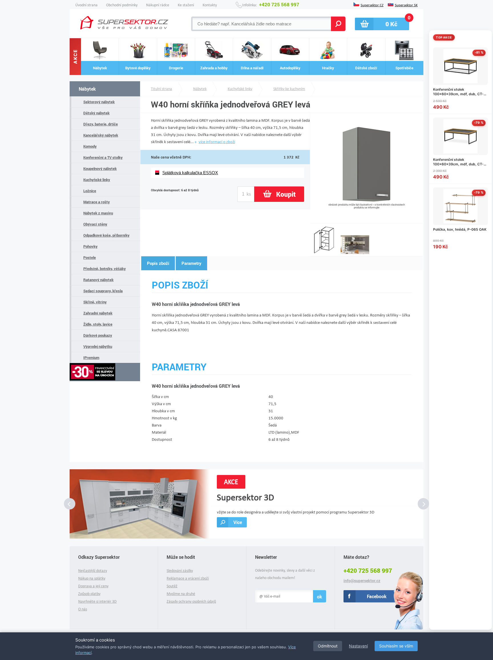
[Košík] (382, 24)
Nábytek (87, 89)
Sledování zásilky (180, 570)
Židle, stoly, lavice (97, 324)
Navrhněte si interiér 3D (97, 601)
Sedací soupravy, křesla (103, 290)
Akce (75, 56)
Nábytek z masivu (98, 213)
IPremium (91, 357)
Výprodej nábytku (97, 346)
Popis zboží (158, 263)
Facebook (377, 596)
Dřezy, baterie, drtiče (100, 124)
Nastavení (358, 645)
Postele (89, 257)
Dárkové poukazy (97, 335)
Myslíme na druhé (181, 593)
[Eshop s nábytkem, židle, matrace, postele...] (124, 22)
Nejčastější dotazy (92, 570)
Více (237, 522)
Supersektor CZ (372, 4)
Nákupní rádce (157, 5)
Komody (90, 146)
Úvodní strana (86, 5)
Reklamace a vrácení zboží (188, 578)
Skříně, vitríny (95, 301)
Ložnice (89, 190)
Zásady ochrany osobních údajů (191, 601)
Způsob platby (89, 593)
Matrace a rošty (96, 201)
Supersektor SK (406, 4)
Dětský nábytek (96, 112)
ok (319, 597)
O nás (82, 609)
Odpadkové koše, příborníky (106, 235)
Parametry (191, 263)
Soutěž (172, 586)
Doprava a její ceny (93, 586)
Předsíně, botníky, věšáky (104, 268)
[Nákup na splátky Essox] (105, 372)
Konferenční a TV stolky (103, 157)
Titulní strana (161, 88)
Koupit (286, 194)
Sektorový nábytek (99, 101)
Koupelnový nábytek (100, 168)
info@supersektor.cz (362, 581)
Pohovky (90, 246)
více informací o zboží (217, 141)
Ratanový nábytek (98, 279)
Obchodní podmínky (122, 5)
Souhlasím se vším (396, 645)
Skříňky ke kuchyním (289, 88)
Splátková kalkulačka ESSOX (190, 172)
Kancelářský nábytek (100, 135)
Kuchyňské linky (96, 179)
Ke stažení (186, 5)
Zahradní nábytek (97, 313)
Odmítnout (328, 645)
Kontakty (210, 5)
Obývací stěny (95, 224)
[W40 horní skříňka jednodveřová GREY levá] (366, 201)
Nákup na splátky (91, 578)
